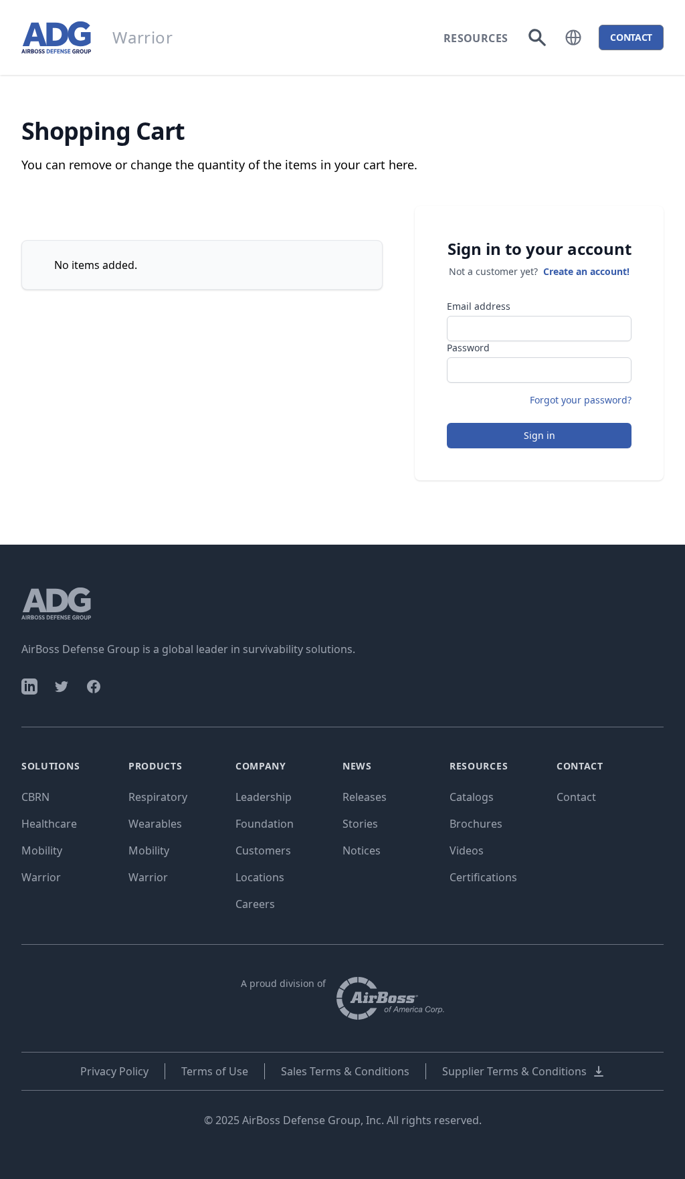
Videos (467, 850)
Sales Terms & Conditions (345, 1071)
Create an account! (586, 271)
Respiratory (157, 797)
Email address (478, 306)
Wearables (155, 823)
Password (468, 347)
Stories (360, 823)
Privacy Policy (114, 1071)
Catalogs (472, 797)
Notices (361, 850)
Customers (263, 850)
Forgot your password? (580, 399)
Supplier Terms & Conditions (514, 1071)
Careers (255, 904)
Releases (364, 797)
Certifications (483, 877)
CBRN (35, 797)
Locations (259, 877)
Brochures (476, 823)
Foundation (264, 823)
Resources (476, 38)
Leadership (263, 797)
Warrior (41, 877)
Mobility (41, 850)
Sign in (539, 435)
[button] (573, 37)
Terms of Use (214, 1071)
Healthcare (49, 823)
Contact (576, 797)
